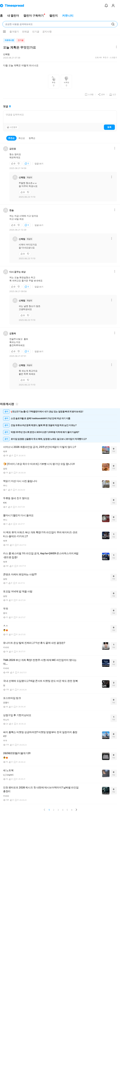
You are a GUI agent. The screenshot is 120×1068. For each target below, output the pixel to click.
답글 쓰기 (39, 163)
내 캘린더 (13, 15)
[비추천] (19, 163)
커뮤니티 (67, 15)
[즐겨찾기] (17, 404)
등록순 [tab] (32, 138)
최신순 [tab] (21, 138)
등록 (109, 127)
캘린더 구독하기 (33, 15)
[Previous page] (44, 810)
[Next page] (76, 810)
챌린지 (53, 15)
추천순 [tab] (11, 138)
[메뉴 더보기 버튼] (4, 32)
